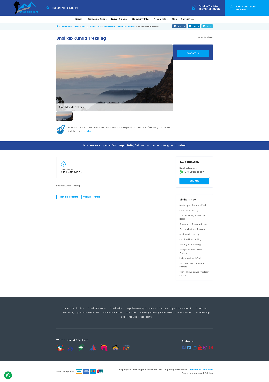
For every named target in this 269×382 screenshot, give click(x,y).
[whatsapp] (8, 376)
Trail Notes (131, 312)
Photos (143, 312)
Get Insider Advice (91, 197)
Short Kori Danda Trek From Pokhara (192, 265)
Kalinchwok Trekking (188, 210)
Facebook (181, 26)
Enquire (194, 180)
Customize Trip (202, 312)
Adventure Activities (112, 312)
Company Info (140, 19)
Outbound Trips (96, 19)
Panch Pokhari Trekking (190, 239)
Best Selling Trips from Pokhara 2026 (81, 312)
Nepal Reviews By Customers (141, 308)
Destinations (78, 308)
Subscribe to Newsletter (200, 369)
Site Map (132, 316)
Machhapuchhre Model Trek (192, 205)
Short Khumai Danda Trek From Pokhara (194, 274)
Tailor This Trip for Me (68, 197)
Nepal (78, 19)
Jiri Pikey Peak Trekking (190, 244)
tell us (88, 131)
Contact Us (187, 19)
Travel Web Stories (97, 308)
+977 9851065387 (193, 172)
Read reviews (167, 312)
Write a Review (184, 312)
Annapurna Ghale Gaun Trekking (190, 251)
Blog (174, 19)
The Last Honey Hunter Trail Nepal (192, 217)
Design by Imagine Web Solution (197, 373)
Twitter (208, 26)
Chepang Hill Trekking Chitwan (193, 224)
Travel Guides (119, 19)
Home (66, 308)
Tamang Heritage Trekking (192, 229)
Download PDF (205, 37)
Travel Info (160, 19)
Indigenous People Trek (190, 258)
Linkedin (195, 26)
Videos (153, 312)
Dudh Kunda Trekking (189, 234)
